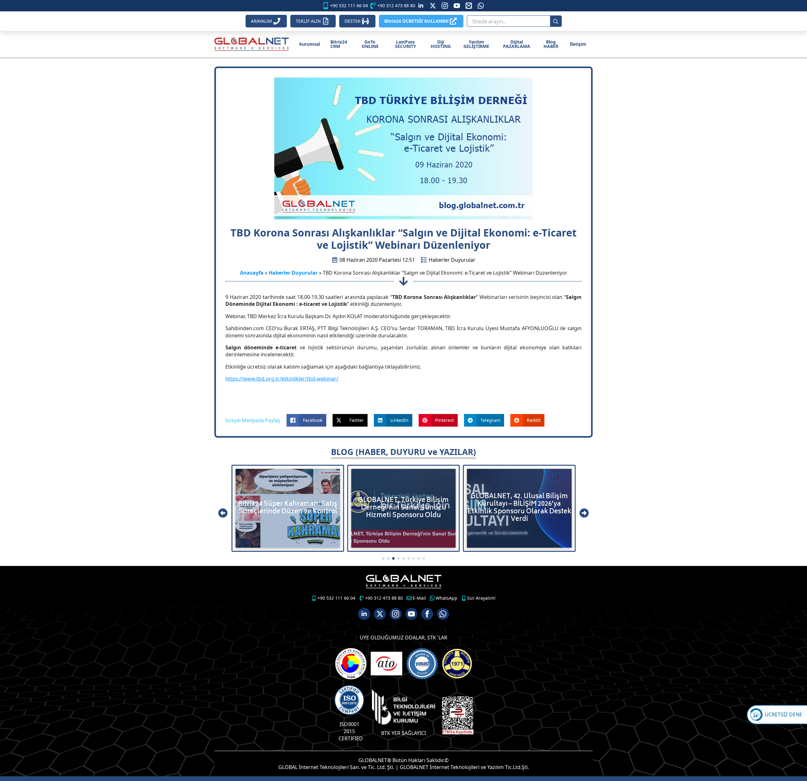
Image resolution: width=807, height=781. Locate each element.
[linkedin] (421, 6)
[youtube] (457, 6)
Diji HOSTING (441, 44)
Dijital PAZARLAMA (516, 44)
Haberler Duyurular (452, 259)
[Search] (555, 21)
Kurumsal (309, 44)
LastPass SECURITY (405, 44)
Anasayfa (252, 272)
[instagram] (445, 6)
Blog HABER (550, 44)
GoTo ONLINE (370, 44)
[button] (223, 513)
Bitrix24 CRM (338, 44)
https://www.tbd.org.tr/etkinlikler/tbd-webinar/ (281, 378)
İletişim (578, 44)
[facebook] (427, 614)
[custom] (433, 6)
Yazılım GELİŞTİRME (476, 44)
